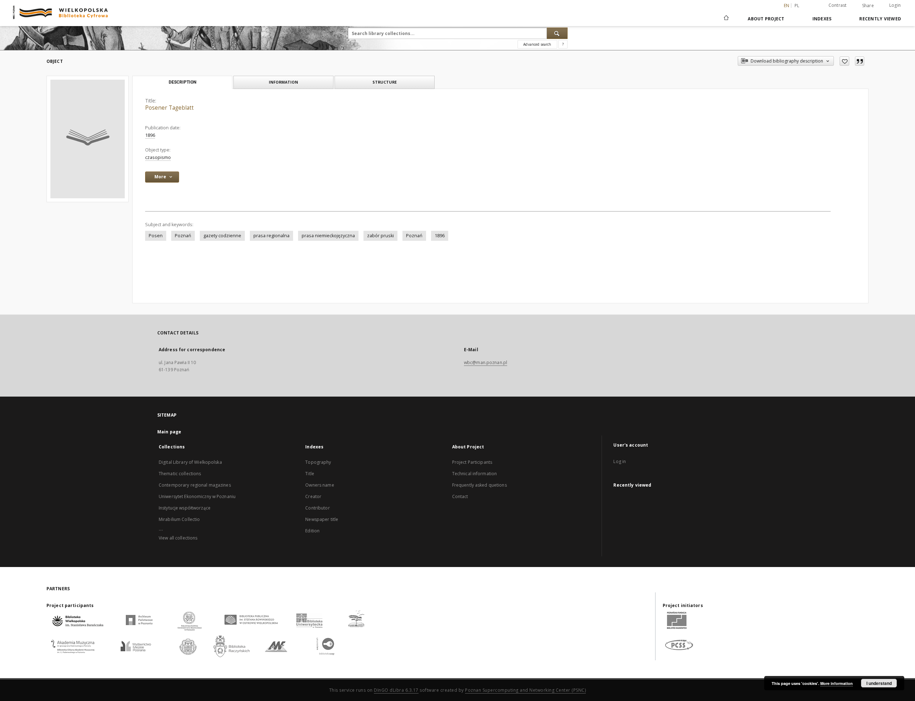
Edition (312, 531)
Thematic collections (180, 474)
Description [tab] (182, 82)
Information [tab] (283, 82)
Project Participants (472, 462)
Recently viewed (880, 19)
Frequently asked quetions (479, 485)
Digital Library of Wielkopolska (190, 462)
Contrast (838, 5)
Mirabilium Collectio (179, 519)
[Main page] (726, 18)
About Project (766, 19)
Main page (169, 432)
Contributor (317, 508)
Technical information (474, 474)
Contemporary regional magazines (195, 485)
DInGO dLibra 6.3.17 (396, 690)
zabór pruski (380, 236)
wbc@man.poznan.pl (485, 362)
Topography (318, 462)
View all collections (178, 538)
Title (309, 474)
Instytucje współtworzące (185, 508)
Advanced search (537, 44)
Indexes (822, 19)
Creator (313, 496)
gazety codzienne (222, 236)
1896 (150, 135)
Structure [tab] (384, 82)
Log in (619, 461)
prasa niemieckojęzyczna (328, 236)
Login (895, 5)
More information (836, 683)
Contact (460, 496)
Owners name (319, 485)
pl (797, 5)
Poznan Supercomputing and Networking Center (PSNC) (525, 690)
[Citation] (859, 61)
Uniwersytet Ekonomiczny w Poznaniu (197, 496)
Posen (156, 236)
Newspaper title (321, 519)
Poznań (183, 236)
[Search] (557, 33)
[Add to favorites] (844, 61)
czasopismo (158, 157)
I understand (879, 683)
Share (868, 6)
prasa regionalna (271, 236)
